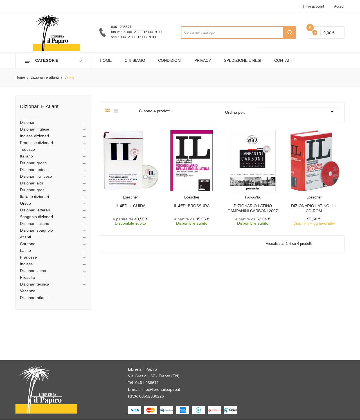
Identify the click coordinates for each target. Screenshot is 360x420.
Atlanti (25, 237)
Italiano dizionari (34, 196)
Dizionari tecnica (34, 284)
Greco (25, 203)
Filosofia (27, 277)
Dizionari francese (36, 176)
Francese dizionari (36, 142)
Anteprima (120, 194)
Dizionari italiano (34, 223)
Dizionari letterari (35, 210)
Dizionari (27, 122)
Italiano (26, 156)
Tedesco (27, 149)
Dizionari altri (31, 183)
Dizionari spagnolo (36, 230)
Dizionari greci (32, 190)
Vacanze (27, 291)
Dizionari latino (33, 270)
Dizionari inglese (34, 129)
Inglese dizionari (34, 136)
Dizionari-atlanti (34, 297)
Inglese (26, 264)
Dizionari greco (33, 163)
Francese (28, 257)
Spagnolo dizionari (36, 216)
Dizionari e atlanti (40, 106)
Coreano (27, 243)
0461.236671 (147, 382)
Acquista (318, 194)
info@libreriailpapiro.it (160, 389)
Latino (25, 250)
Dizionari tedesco (35, 169)
